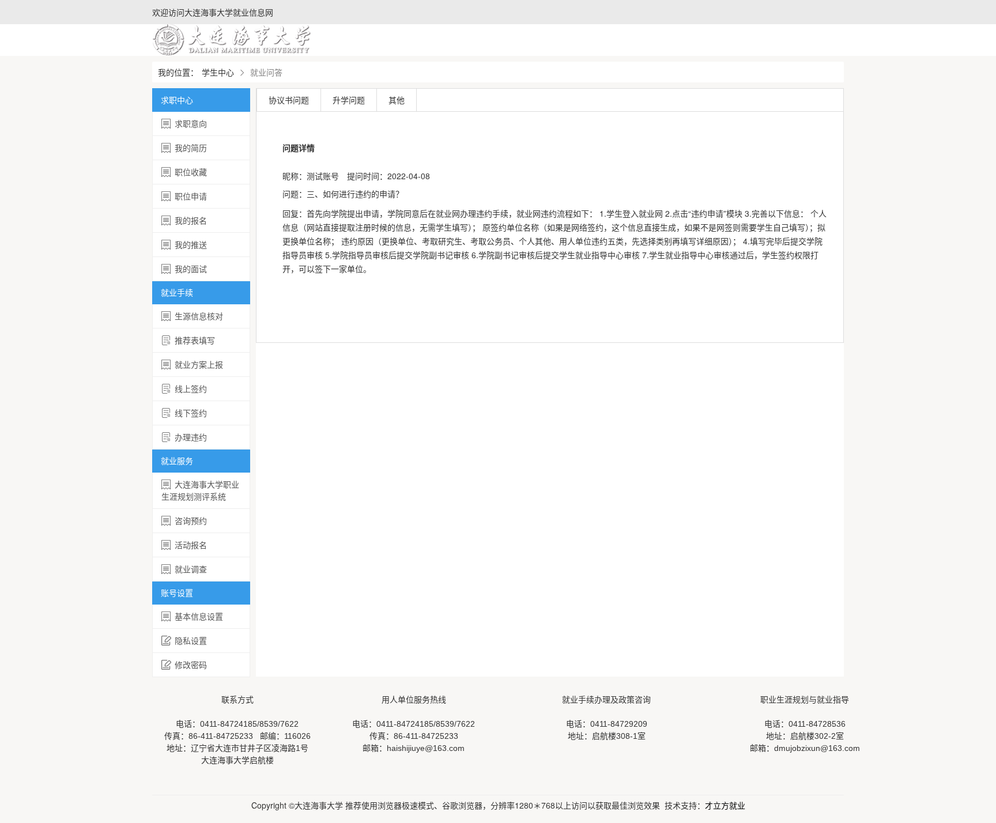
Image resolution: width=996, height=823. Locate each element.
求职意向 (191, 123)
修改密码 (191, 664)
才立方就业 (725, 805)
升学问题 (349, 99)
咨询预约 (191, 520)
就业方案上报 (199, 364)
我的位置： (178, 72)
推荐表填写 (195, 340)
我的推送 (191, 244)
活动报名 (191, 544)
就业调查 (191, 569)
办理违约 (191, 437)
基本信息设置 (199, 616)
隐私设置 (191, 640)
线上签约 (191, 388)
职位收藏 (191, 172)
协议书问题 (289, 99)
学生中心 (218, 72)
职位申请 (191, 196)
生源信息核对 (199, 316)
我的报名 (191, 220)
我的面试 (191, 268)
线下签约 (191, 412)
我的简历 (191, 147)
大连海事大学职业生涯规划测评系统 (200, 490)
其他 (396, 99)
